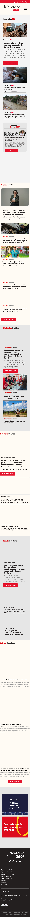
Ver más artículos (10, 63)
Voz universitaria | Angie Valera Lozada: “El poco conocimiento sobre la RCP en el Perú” (13, 263)
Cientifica (10, 347)
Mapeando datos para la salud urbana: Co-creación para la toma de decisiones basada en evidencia (15, 769)
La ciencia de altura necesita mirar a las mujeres (13, 680)
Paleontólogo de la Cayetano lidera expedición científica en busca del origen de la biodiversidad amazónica (14, 287)
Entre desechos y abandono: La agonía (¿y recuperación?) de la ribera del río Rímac (14, 116)
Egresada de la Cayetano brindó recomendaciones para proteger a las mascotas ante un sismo (14, 240)
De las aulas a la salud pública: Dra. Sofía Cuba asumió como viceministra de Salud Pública (13, 212)
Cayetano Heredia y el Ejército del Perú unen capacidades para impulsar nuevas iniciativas (13, 462)
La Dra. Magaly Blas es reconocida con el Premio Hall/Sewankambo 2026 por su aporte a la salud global (14, 633)
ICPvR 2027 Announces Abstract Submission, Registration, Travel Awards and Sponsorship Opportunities (14, 500)
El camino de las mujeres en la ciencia (10, 724)
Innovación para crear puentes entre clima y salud (15, 422)
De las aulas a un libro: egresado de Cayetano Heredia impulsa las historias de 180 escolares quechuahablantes (14, 310)
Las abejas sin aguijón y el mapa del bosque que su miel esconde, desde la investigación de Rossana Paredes (13, 354)
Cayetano (12, 563)
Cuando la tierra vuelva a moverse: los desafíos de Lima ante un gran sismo (13, 45)
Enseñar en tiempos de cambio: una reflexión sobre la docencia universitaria (15, 139)
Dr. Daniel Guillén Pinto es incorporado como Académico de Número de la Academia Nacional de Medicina (14, 569)
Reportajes (7, 19)
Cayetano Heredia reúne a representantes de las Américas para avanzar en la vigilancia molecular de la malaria (14, 529)
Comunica (7, 496)
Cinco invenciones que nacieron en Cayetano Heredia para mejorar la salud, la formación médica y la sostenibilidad (14, 398)
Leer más (11, 150)
